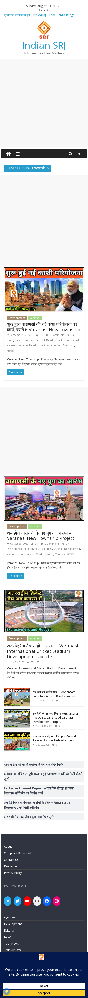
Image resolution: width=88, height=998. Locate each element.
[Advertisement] (44, 103)
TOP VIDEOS (12, 950)
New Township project (28, 340)
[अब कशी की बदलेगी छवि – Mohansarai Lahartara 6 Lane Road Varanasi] (17, 690)
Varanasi (35, 318)
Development (17, 318)
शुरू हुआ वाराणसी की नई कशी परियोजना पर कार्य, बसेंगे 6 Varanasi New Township (43, 326)
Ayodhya (9, 917)
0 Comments (56, 335)
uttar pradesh (72, 340)
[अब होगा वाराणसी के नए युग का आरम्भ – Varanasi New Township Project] (44, 478)
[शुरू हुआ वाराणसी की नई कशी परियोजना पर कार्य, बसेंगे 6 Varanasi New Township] (44, 270)
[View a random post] (79, 153)
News (7, 937)
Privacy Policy (13, 873)
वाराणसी (10, 350)
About (8, 847)
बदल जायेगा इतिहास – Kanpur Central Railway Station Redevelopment (54, 738)
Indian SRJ (44, 45)
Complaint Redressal (17, 853)
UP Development (52, 340)
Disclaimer (11, 866)
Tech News (11, 943)
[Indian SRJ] (8, 153)
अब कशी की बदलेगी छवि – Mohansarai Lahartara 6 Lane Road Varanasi (54, 694)
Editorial (9, 930)
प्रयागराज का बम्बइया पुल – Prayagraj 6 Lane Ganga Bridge (39, 15)
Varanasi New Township (60, 345)
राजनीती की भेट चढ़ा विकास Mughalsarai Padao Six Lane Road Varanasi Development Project (55, 717)
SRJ (42, 335)
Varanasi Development (32, 345)
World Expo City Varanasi (50, 554)
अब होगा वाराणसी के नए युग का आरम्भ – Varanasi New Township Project (40, 535)
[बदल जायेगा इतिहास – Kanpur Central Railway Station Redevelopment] (17, 734)
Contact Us (11, 860)
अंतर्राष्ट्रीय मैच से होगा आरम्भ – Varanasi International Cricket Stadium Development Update (42, 651)
